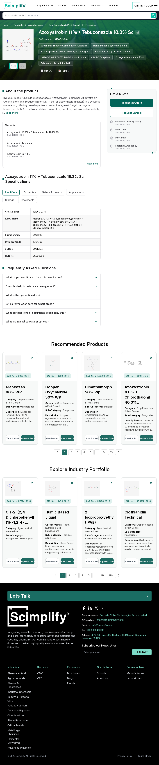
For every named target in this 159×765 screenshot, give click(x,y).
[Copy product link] (137, 32)
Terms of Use (145, 756)
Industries (77, 5)
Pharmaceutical (16, 673)
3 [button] (77, 452)
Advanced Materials (19, 747)
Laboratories (134, 678)
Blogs (70, 678)
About (112, 5)
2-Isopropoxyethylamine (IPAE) (105, 517)
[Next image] (32, 66)
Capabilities (43, 5)
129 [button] (111, 575)
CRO (40, 678)
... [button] (97, 452)
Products (96, 5)
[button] (57, 452)
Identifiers (11, 192)
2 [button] (71, 452)
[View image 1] (13, 66)
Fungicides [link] (90, 25)
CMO (40, 673)
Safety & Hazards (52, 192)
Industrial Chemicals (19, 691)
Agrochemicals (35, 25)
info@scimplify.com (102, 625)
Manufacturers (135, 673)
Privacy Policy (125, 756)
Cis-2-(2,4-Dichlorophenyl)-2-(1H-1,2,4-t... (23, 517)
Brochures (73, 673)
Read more (11, 112)
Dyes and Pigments (18, 710)
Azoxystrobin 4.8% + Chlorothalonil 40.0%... (137, 395)
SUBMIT (143, 652)
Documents (27, 200)
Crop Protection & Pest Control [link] (64, 25)
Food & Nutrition (17, 705)
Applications (76, 192)
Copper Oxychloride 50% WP (56, 392)
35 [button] (111, 452)
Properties (29, 192)
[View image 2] (22, 66)
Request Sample (132, 112)
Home (5, 25)
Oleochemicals (16, 715)
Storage (9, 200)
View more (92, 163)
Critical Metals (15, 725)
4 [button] (84, 452)
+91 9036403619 (95, 630)
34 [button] (104, 452)
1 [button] (64, 452)
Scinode (62, 5)
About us (102, 678)
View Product (12, 438)
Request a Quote (131, 102)
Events (71, 683)
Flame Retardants (17, 720)
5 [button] (90, 452)
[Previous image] (4, 66)
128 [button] (102, 575)
